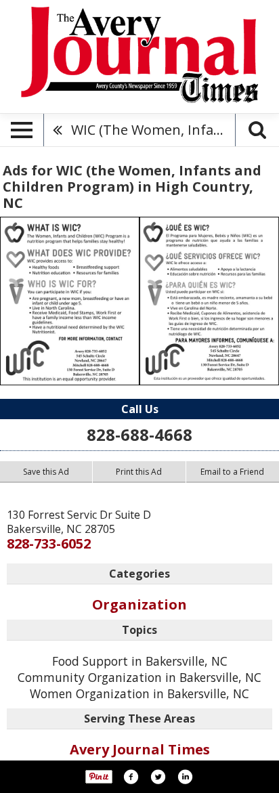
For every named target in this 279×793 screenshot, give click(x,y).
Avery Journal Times (140, 749)
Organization (139, 604)
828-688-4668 (139, 434)
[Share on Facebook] (131, 776)
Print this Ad (139, 471)
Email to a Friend (232, 471)
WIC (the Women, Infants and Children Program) (153, 130)
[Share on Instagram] (185, 776)
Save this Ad (46, 471)
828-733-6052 (49, 543)
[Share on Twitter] (158, 776)
